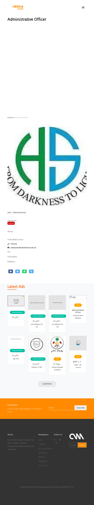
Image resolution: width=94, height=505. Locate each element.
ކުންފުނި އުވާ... (16, 317)
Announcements (45, 448)
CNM (71, 487)
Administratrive (19, 212)
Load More (47, 384)
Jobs (9, 212)
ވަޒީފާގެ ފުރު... (57, 364)
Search (82, 445)
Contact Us (43, 465)
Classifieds (42, 461)
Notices (41, 457)
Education (42, 453)
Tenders (41, 444)
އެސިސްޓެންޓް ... (78, 362)
